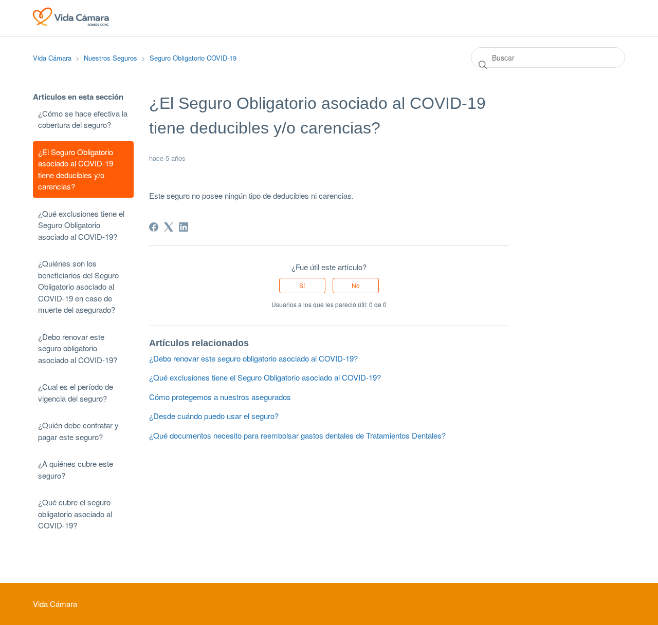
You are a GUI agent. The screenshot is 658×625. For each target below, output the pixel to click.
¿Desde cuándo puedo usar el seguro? (214, 415)
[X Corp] (168, 227)
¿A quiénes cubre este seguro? (75, 469)
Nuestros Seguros (110, 58)
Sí (302, 285)
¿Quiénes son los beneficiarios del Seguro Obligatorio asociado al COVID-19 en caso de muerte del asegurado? (78, 286)
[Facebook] (153, 227)
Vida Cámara (52, 58)
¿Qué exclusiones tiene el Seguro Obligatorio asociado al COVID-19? (81, 225)
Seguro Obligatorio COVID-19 (193, 58)
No (356, 285)
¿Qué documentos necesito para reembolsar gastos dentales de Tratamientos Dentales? (297, 435)
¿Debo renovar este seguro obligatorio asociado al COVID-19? (77, 348)
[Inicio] (71, 22)
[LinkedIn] (183, 227)
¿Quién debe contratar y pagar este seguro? (78, 431)
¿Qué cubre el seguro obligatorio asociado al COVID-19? (75, 514)
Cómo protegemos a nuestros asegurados (220, 396)
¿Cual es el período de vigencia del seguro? (75, 392)
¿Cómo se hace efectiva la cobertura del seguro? (82, 119)
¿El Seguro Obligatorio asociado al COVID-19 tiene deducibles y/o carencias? (75, 169)
